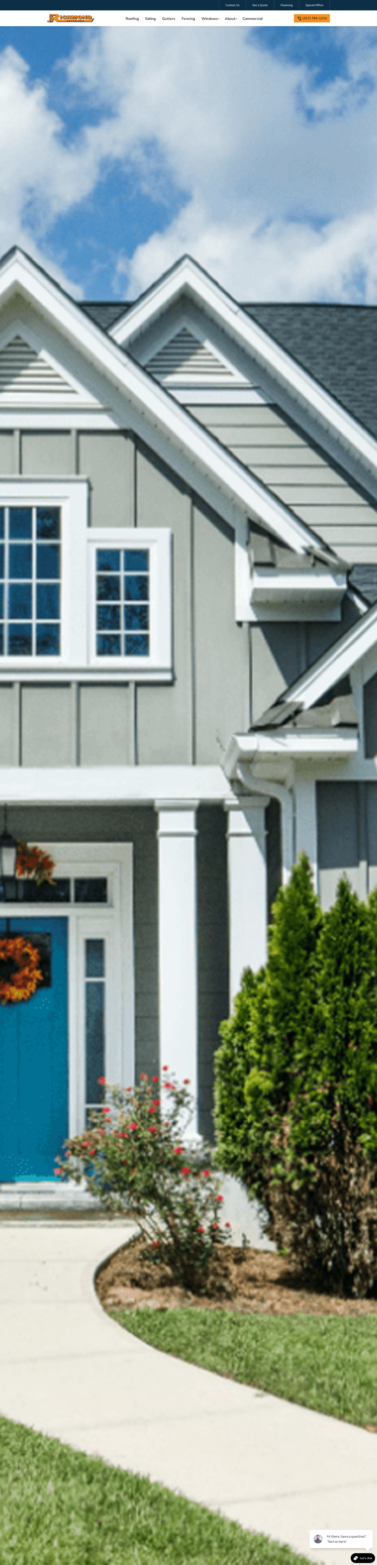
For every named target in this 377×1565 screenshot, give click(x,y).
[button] (210, 18)
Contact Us (232, 5)
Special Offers (314, 5)
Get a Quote (260, 5)
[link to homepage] (70, 18)
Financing (287, 5)
